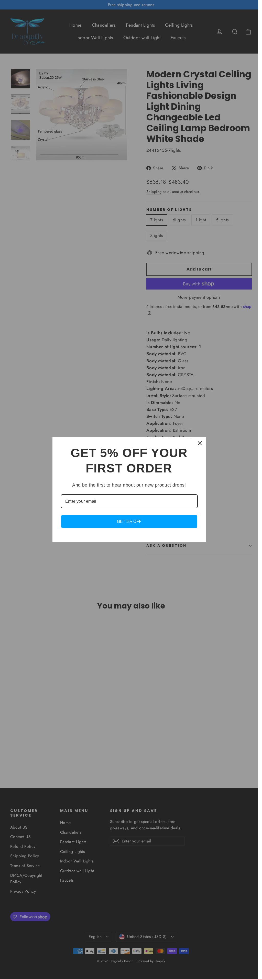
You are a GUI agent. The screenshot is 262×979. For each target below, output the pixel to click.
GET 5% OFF (129, 521)
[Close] (200, 443)
